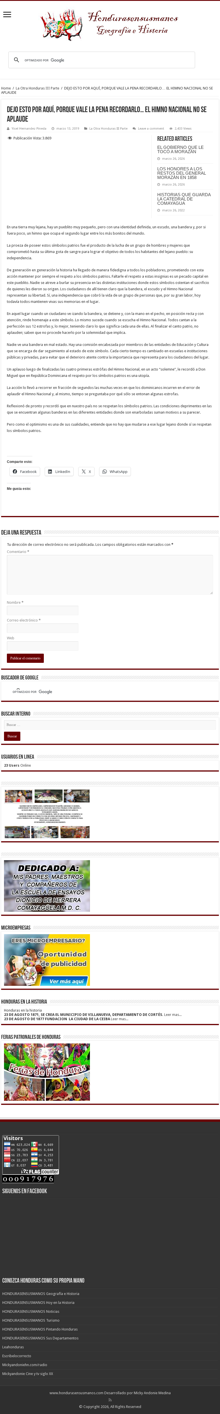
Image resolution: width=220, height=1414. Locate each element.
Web (10, 638)
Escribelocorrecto (16, 1356)
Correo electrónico (24, 620)
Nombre (15, 602)
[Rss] (110, 1400)
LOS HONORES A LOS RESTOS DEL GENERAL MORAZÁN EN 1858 (181, 173)
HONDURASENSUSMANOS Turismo (31, 1320)
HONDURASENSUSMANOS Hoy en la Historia (38, 1302)
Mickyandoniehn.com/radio (24, 1365)
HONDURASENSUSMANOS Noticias (30, 1311)
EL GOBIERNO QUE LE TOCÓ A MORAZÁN (180, 149)
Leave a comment (151, 129)
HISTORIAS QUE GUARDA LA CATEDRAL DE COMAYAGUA (184, 199)
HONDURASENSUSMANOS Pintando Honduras (40, 1329)
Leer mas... (173, 1014)
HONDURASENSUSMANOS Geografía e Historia (40, 1294)
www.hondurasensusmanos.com (76, 1393)
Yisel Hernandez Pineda (29, 129)
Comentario (18, 552)
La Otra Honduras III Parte (37, 88)
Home (6, 88)
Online (17, 765)
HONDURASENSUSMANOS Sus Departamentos (40, 1338)
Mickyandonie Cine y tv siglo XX (27, 1374)
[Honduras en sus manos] (110, 23)
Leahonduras (13, 1347)
